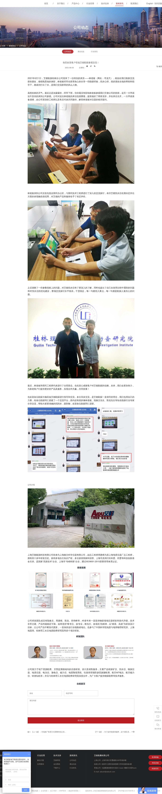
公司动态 (22, 46)
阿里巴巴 (155, 769)
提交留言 (81, 720)
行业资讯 (94, 51)
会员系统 (56, 764)
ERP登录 (62, 791)
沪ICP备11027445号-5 (126, 791)
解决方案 (40, 760)
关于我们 (61, 3)
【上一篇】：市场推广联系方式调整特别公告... (48, 732)
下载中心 (56, 768)
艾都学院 (56, 760)
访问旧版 (158, 3)
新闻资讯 (119, 3)
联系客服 (155, 757)
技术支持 (105, 3)
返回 (160, 66)
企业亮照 (44, 791)
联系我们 (134, 3)
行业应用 (90, 3)
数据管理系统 (74, 791)
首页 (46, 3)
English (149, 3)
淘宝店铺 (155, 763)
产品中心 (75, 3)
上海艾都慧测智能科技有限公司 (104, 791)
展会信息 (81, 51)
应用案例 (40, 764)
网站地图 (35, 791)
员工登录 (53, 791)
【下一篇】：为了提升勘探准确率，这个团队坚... (112, 732)
